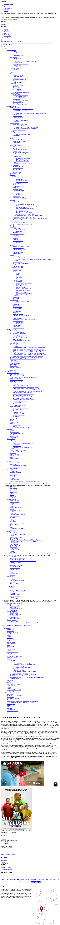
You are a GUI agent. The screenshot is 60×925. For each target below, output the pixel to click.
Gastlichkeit (10, 429)
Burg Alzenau (16, 196)
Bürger (9, 43)
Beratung (15, 260)
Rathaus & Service (11, 50)
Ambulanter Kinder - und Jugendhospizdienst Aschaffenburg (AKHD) (33, 259)
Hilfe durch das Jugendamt (22, 161)
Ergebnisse (16, 69)
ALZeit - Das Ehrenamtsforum (20, 263)
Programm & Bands (18, 409)
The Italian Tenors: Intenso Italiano (21, 395)
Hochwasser (16, 326)
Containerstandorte (17, 307)
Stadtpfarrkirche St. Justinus (23, 290)
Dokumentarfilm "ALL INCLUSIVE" (42, 43)
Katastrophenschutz (15, 363)
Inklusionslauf (19, 179)
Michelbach (19, 277)
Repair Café (19, 231)
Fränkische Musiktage (15, 378)
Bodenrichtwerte (17, 114)
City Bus (15, 235)
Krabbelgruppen (17, 170)
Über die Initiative (17, 336)
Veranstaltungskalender (15, 367)
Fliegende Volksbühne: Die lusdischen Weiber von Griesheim (28, 391)
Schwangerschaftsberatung (19, 130)
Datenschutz (7, 34)
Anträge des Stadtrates (18, 82)
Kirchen (12, 225)
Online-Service (17, 65)
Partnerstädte (16, 297)
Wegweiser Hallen (14, 458)
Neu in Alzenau (14, 243)
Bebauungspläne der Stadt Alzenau (21, 110)
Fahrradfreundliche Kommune (17, 450)
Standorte (15, 86)
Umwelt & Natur (14, 300)
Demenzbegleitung (17, 262)
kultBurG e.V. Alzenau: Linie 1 (21, 385)
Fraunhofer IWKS (14, 479)
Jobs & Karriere (17, 89)
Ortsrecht (12, 72)
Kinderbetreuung (17, 156)
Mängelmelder (13, 71)
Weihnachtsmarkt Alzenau (16, 380)
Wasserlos (18, 279)
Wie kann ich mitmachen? (19, 154)
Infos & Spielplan (17, 402)
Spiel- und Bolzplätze (18, 166)
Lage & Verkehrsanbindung (17, 234)
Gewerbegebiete (14, 471)
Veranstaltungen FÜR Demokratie (21, 340)
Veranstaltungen (14, 418)
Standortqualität (14, 474)
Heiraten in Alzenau (15, 193)
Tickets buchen (17, 446)
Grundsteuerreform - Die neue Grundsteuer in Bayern (26, 61)
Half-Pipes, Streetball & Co (17, 451)
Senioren (12, 245)
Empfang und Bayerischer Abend (24, 208)
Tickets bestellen (17, 403)
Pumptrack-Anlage (14, 454)
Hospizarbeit (16, 256)
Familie (12, 155)
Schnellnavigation (8, 4)
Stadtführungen (14, 436)
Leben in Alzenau (16, 43)
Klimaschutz (16, 302)
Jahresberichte (16, 103)
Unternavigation (8, 8)
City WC (12, 448)
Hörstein (18, 274)
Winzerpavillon (17, 425)
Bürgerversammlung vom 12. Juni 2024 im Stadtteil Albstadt (28, 356)
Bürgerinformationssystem (19, 81)
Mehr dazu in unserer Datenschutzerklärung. (13, 21)
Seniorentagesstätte (17, 250)
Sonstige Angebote (17, 172)
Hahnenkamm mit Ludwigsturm (24, 283)
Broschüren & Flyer (18, 102)
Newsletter (6, 31)
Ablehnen (3, 24)
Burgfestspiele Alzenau (15, 382)
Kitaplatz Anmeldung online (23, 158)
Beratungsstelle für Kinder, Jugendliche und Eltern (25, 127)
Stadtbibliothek (17, 228)
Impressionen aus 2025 (22, 182)
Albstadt (18, 273)
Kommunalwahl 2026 (15, 68)
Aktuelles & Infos (11, 329)
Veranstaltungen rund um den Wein (21, 427)
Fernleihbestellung (20, 229)
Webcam (12, 368)
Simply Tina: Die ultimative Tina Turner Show (24, 399)
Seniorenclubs (16, 253)
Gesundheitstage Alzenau (19, 177)
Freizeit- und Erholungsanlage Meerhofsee (23, 443)
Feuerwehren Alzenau (15, 173)
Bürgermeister (13, 51)
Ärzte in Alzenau (17, 183)
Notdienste (15, 187)
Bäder (11, 440)
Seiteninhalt (7, 9)
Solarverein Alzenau (18, 321)
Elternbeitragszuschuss (21, 159)
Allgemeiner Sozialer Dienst (20, 124)
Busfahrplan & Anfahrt (18, 413)
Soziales (12, 255)
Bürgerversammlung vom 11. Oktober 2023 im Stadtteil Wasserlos (29, 354)
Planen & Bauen (17, 111)
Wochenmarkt (16, 142)
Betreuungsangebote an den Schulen (22, 134)
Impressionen (19, 203)
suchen (19, 41)
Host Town (29, 43)
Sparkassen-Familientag (16, 381)
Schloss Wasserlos (20, 286)
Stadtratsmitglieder (17, 76)
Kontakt (6, 30)
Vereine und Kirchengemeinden (21, 152)
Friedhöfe (12, 175)
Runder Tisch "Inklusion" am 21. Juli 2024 (23, 217)
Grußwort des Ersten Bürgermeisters (25, 204)
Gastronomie (13, 430)
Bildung (12, 131)
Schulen (15, 132)
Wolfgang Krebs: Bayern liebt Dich (22, 398)
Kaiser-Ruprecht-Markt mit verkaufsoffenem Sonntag (23, 377)
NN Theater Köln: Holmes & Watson (22, 392)
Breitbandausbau (14, 137)
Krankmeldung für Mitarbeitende (21, 92)
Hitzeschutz (16, 304)
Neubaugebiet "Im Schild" (19, 465)
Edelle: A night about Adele (20, 401)
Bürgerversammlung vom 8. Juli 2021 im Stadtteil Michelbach (28, 349)
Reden (14, 54)
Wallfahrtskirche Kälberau (22, 294)
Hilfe (5, 33)
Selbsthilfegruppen (17, 189)
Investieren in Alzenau (15, 472)
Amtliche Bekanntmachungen (20, 95)
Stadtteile (15, 271)
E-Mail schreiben (8, 847)
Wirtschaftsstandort (14, 477)
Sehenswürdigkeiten (18, 280)
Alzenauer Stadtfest (15, 406)
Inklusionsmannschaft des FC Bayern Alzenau (27, 213)
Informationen (19, 322)
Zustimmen (3, 26)
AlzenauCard (13, 330)
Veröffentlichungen (14, 93)
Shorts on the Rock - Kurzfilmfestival (22, 224)
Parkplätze (15, 239)
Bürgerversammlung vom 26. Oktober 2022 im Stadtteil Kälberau (29, 353)
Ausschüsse (16, 78)
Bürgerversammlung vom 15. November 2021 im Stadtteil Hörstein (29, 350)
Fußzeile (6, 11)
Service (9, 461)
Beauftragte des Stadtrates (19, 79)
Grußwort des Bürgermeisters (20, 408)
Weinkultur (12, 423)
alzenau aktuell (16, 99)
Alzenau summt (17, 325)
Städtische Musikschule (19, 232)
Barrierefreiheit (7, 36)
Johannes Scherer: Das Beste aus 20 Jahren (23, 396)
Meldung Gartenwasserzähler (20, 64)
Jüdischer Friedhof (20, 287)
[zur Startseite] (6, 44)
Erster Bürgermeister (18, 52)
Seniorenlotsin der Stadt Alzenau (21, 246)
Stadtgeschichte (17, 270)
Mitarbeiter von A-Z (18, 85)
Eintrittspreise (16, 444)
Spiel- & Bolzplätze (15, 455)
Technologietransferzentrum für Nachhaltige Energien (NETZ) (25, 481)
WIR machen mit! (17, 339)
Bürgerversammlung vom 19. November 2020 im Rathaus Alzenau (29, 347)
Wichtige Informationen (19, 415)
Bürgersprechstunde (18, 55)
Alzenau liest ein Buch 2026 (17, 375)
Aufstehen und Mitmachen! (20, 337)
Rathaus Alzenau (17, 194)
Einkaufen (12, 138)
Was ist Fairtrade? (17, 148)
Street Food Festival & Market (17, 374)
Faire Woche (16, 147)
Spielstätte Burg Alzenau (19, 405)
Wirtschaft (6, 460)
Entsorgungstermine (18, 314)
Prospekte (12, 434)
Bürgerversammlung (15, 346)
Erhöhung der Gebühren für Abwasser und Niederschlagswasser (26, 357)
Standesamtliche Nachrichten (20, 198)
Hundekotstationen (17, 318)
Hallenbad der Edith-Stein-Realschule (22, 447)
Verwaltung (13, 83)
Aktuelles (47, 879)
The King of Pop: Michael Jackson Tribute (23, 394)
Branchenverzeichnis (15, 462)
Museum (12, 419)
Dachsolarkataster (17, 116)
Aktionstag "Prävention (22, 180)
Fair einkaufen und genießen (20, 149)
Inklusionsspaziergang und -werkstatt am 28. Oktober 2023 (27, 215)
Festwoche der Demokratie (19, 342)
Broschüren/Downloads (16, 345)
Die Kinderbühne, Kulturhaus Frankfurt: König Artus (26, 388)
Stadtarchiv (16, 295)
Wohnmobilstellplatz (18, 241)
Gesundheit (13, 176)
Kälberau (18, 276)
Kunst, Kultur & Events (13, 373)
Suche (5, 5)
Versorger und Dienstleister (16, 467)
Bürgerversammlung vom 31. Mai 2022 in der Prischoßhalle (28, 352)
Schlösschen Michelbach (19, 197)
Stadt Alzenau (4, 860)
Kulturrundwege (14, 422)
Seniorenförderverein (18, 248)
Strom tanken (16, 242)
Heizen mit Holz (17, 311)
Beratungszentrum (14, 123)
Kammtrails (13, 453)
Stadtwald (15, 312)
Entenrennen (16, 416)
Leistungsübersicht (17, 62)
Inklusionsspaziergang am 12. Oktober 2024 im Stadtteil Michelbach (30, 218)
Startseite (6, 29)
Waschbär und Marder (18, 328)
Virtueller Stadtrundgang (19, 141)
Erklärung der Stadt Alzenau (20, 335)
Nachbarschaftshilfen (18, 252)
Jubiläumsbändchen (18, 411)
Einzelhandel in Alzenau (19, 140)
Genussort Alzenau (14, 432)
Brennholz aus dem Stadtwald (20, 309)
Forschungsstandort (11, 478)
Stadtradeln (13, 370)
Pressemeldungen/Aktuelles (20, 104)
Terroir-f (18, 291)
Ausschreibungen (20, 97)
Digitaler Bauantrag (18, 117)
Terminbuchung (14, 366)
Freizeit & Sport (11, 439)
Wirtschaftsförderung (12, 469)
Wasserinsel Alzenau (18, 168)
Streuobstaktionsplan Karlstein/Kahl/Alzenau (24, 319)
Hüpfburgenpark (17, 412)
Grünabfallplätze (17, 308)
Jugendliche (13, 221)
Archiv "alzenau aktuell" (22, 100)
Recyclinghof (16, 305)
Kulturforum (16, 135)
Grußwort (15, 384)
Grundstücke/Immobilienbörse (17, 191)
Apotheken (16, 184)
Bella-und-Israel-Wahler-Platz (23, 288)
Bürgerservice (13, 57)
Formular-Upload (20, 66)
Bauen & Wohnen (14, 107)
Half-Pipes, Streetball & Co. (20, 222)
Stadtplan (15, 238)
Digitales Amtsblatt (21, 96)
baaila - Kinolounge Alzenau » (8, 854)
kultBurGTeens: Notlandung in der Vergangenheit (25, 387)
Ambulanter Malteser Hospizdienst (24, 257)
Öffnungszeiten (54, 879)
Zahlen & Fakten (17, 269)
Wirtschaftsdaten (14, 468)
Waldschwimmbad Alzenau (20, 441)
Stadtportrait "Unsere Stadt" (17, 267)
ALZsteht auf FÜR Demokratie (18, 333)
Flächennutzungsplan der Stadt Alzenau (23, 109)
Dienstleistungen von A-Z (19, 58)
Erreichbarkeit (16, 88)
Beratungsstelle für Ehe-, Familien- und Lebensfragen (26, 125)
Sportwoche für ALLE (18, 220)
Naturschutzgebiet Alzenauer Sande (22, 315)
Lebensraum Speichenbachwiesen (21, 301)
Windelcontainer (17, 169)
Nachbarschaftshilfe (18, 266)
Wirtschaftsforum (14, 475)
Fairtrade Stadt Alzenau (16, 145)
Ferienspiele (16, 165)
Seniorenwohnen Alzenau (19, 249)
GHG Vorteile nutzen (18, 332)
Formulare (15, 59)
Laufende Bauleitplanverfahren (20, 120)
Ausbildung (19, 90)
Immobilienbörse (17, 118)
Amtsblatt (27, 879)
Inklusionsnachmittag (21, 207)
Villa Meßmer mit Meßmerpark (24, 293)
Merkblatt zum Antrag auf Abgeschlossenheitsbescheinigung (31, 113)
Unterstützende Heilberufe (19, 190)
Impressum (6, 37)
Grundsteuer (16, 121)
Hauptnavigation (8, 6)
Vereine (12, 457)
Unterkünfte (13, 437)
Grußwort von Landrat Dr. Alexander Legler (27, 206)
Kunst (11, 420)
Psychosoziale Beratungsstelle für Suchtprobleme (25, 128)
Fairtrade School (17, 151)
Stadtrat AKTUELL (18, 75)
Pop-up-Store (19, 210)
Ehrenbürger (16, 298)
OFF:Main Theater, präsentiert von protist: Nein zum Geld (27, 389)
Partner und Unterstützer (22, 211)
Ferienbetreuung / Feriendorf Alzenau (22, 163)
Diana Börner (4, 839)
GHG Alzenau (16, 144)
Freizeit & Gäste (8, 371)
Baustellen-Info (14, 343)
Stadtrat (12, 74)
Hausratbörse (16, 316)
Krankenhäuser (17, 186)
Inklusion (23, 43)
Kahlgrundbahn (17, 236)
